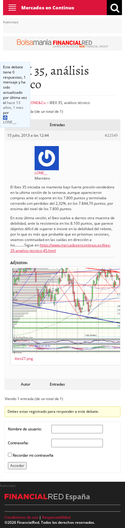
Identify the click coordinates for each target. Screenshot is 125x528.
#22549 (111, 135)
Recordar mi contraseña (33, 455)
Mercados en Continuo (47, 8)
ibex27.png (24, 358)
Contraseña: (18, 442)
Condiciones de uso (21, 517)
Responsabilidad (56, 517)
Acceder (17, 465)
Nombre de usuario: (25, 429)
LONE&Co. (37, 102)
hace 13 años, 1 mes (13, 105)
